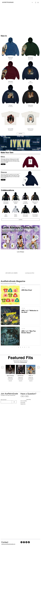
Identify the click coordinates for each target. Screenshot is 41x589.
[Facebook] (24, 543)
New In (4, 36)
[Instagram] (21, 543)
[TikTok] (29, 543)
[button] (35, 2)
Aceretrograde (24, 363)
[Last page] (29, 348)
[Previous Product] (1, 263)
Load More (20, 219)
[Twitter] (26, 543)
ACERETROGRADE (8, 2)
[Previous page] (14, 348)
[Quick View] (10, 46)
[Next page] (27, 348)
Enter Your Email (3, 400)
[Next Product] (39, 263)
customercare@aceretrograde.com (8, 545)
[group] (20, 264)
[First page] (12, 348)
